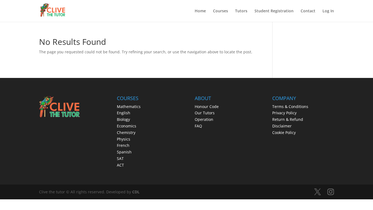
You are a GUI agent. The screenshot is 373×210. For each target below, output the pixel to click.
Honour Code (207, 106)
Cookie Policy (284, 132)
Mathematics (129, 106)
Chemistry (126, 132)
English (123, 112)
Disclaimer (282, 126)
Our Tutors (205, 112)
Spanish (124, 151)
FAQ (198, 126)
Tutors (241, 11)
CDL (136, 191)
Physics (123, 139)
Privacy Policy (284, 112)
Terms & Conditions (290, 106)
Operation (204, 119)
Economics (126, 126)
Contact (308, 11)
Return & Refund (287, 119)
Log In (328, 11)
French (123, 145)
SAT (120, 158)
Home (200, 11)
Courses (220, 11)
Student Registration (274, 11)
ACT (120, 165)
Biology (123, 119)
